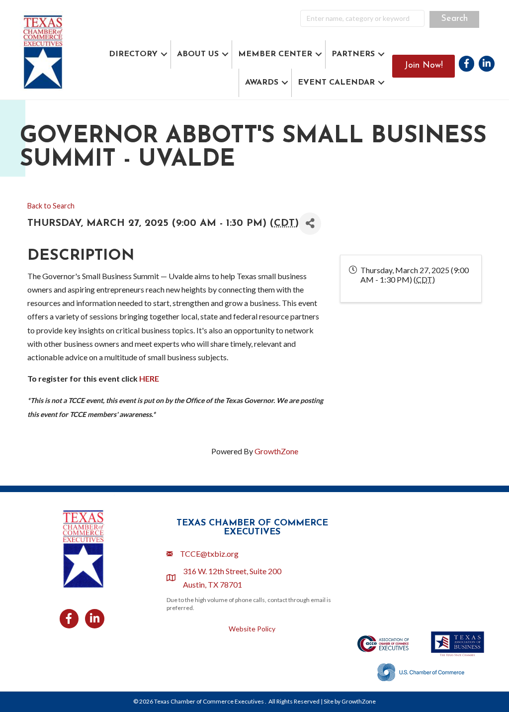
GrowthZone (276, 451)
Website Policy (252, 628)
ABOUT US (198, 54)
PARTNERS (353, 54)
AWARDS (261, 83)
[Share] (310, 223)
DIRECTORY (133, 54)
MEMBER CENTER (275, 54)
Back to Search (51, 206)
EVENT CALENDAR (336, 83)
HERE (149, 378)
